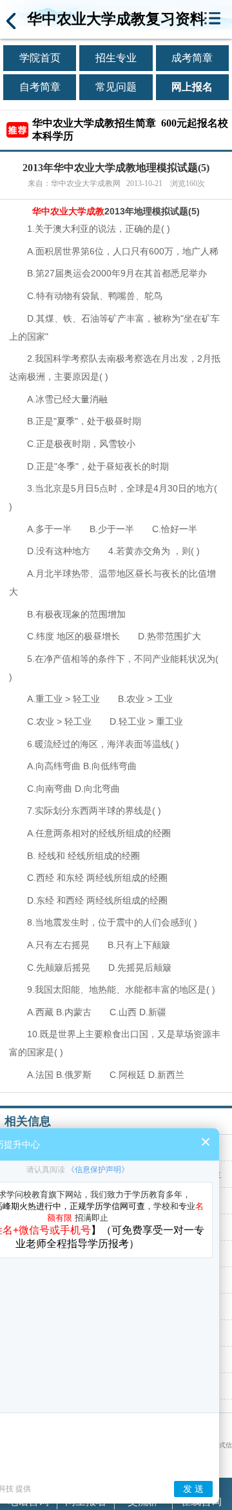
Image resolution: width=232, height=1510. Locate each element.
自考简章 (40, 86)
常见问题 (116, 86)
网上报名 (192, 86)
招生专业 (116, 57)
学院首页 (40, 57)
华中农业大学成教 (68, 211)
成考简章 (192, 57)
